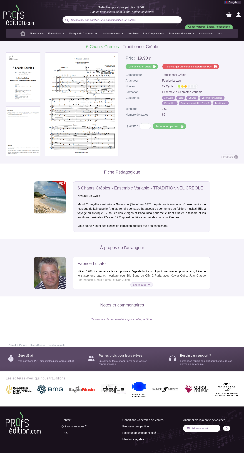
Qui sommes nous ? (74, 426)
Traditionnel (220, 103)
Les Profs (133, 33)
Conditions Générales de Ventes (142, 420)
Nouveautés (37, 33)
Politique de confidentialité (139, 432)
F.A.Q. (65, 432)
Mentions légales (133, 439)
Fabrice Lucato (171, 80)
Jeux (220, 33)
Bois (181, 98)
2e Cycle (168, 98)
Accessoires (206, 33)
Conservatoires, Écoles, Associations (209, 26)
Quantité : (132, 126)
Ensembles (169, 103)
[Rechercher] (67, 20)
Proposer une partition (136, 426)
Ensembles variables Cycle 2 (195, 103)
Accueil (12, 345)
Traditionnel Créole (174, 74)
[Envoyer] (226, 428)
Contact (66, 420)
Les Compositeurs (153, 33)
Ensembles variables (212, 98)
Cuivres (192, 98)
